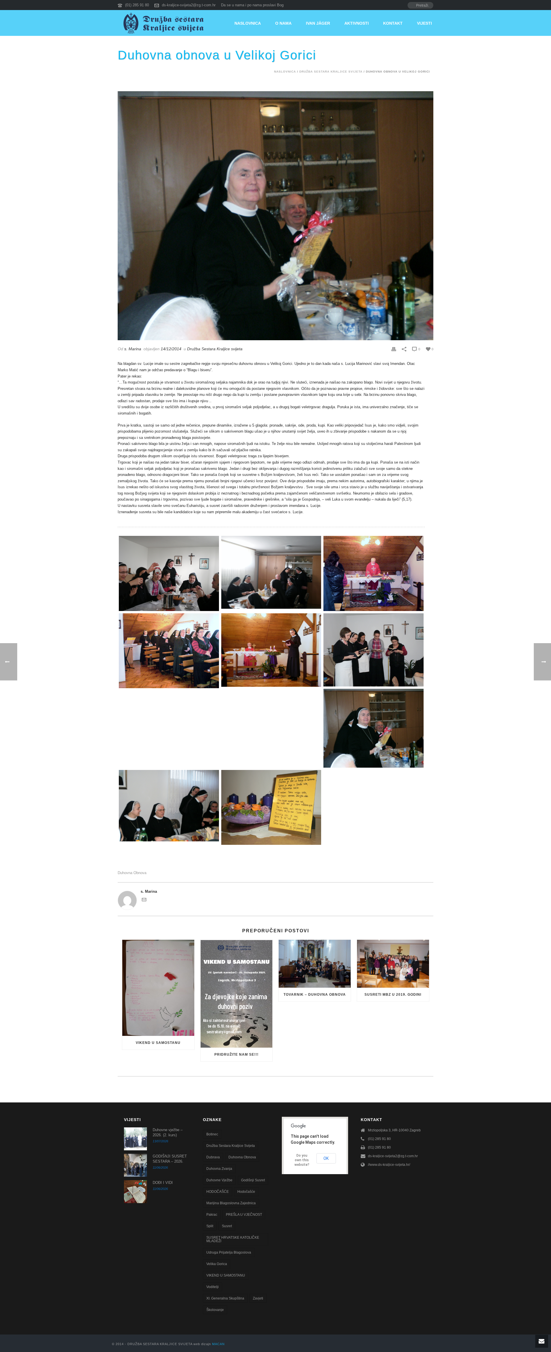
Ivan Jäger (318, 23)
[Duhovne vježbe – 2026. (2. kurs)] (135, 1138)
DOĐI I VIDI (163, 1182)
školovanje (215, 1310)
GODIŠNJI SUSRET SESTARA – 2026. (170, 1159)
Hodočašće (246, 1192)
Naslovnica (247, 23)
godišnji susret (253, 1180)
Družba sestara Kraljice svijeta (230, 1146)
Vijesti (424, 23)
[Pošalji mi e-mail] (144, 900)
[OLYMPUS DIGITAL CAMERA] (169, 573)
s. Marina (132, 349)
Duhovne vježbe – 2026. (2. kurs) (168, 1132)
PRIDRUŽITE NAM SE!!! (236, 1055)
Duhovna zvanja (219, 1169)
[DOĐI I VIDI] (135, 1191)
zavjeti (258, 1298)
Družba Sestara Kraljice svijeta (330, 71)
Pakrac (211, 1215)
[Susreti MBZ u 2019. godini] (393, 964)
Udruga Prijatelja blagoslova (228, 1252)
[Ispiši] (393, 349)
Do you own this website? (301, 1160)
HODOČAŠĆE (217, 1192)
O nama (283, 23)
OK (326, 1158)
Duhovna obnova (132, 873)
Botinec (212, 1134)
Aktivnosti (356, 23)
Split (209, 1226)
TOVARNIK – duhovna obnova (315, 995)
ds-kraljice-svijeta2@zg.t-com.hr (189, 5)
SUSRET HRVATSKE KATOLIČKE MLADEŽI (232, 1239)
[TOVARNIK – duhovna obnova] (315, 964)
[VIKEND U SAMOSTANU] (158, 988)
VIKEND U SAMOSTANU (158, 1043)
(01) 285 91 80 (137, 5)
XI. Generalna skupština (225, 1298)
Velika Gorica (216, 1264)
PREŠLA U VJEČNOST (244, 1215)
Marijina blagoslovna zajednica (231, 1203)
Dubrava (213, 1157)
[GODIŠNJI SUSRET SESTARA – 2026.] (135, 1165)
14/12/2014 (171, 349)
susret (227, 1226)
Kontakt (393, 23)
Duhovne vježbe (219, 1180)
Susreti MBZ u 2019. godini (392, 995)
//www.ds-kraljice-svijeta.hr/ (389, 1165)
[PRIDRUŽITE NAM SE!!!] (237, 994)
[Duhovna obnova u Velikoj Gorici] (275, 215)
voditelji (212, 1287)
